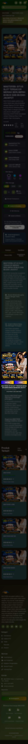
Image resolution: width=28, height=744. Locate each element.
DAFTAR (7, 382)
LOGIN (21, 382)
